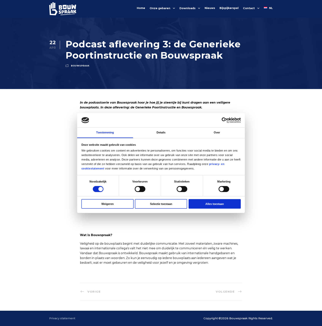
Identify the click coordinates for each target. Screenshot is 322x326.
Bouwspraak (80, 65)
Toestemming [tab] (105, 132)
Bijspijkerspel (229, 8)
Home (141, 8)
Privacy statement (62, 318)
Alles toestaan (214, 203)
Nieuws (210, 8)
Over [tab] (217, 132)
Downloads (187, 8)
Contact (249, 8)
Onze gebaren (160, 8)
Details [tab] (161, 132)
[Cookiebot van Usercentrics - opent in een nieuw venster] (224, 120)
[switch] (140, 189)
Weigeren (107, 203)
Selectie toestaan (161, 203)
